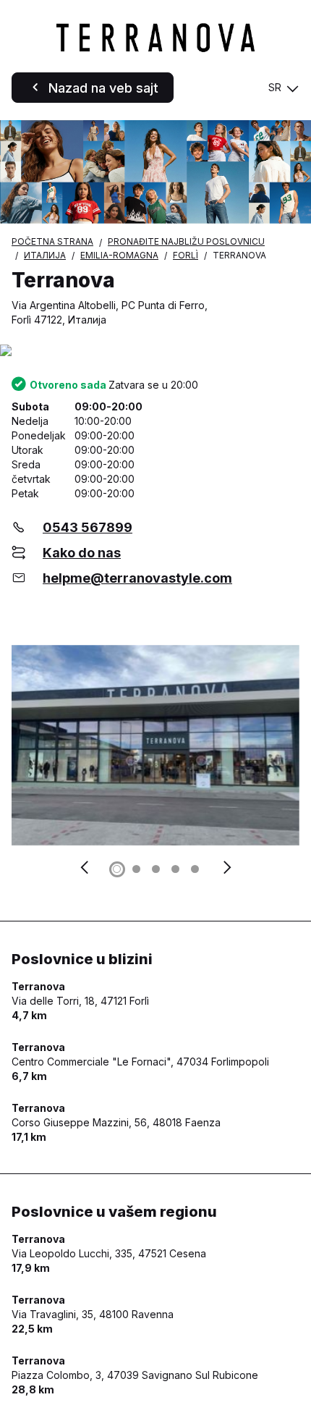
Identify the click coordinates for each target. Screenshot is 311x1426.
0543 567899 (87, 527)
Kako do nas (82, 552)
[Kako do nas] (155, 351)
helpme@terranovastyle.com (137, 578)
